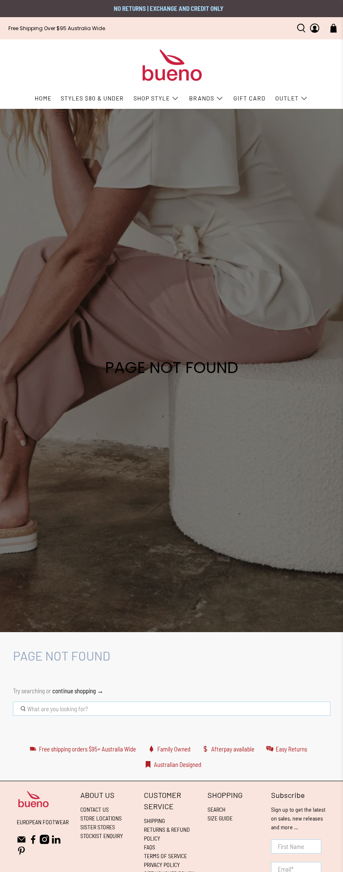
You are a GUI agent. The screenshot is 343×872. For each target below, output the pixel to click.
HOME (43, 98)
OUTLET (287, 98)
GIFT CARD (249, 98)
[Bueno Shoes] (171, 65)
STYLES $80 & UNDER (92, 98)
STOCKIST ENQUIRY (101, 835)
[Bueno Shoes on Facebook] (33, 841)
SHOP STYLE (151, 98)
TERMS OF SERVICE (165, 855)
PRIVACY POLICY (162, 864)
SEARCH (216, 809)
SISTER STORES (97, 827)
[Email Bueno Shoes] (21, 841)
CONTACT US (94, 809)
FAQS (149, 847)
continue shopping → (77, 691)
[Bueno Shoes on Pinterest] (21, 853)
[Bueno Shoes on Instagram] (44, 841)
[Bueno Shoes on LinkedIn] (56, 841)
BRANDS (201, 98)
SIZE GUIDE (220, 818)
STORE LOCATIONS (101, 818)
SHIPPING (154, 820)
